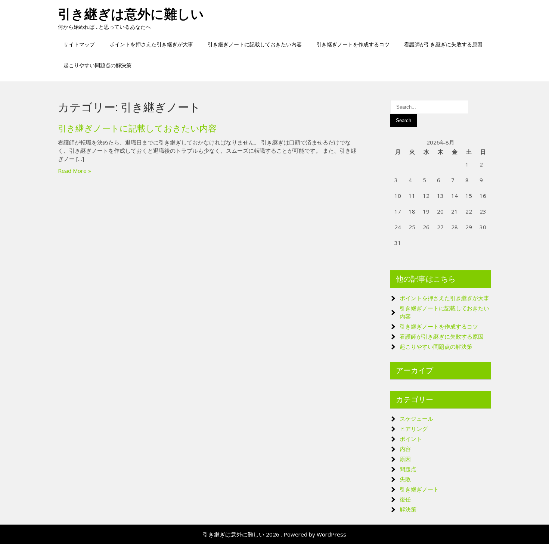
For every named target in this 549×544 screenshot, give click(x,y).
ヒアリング (414, 428)
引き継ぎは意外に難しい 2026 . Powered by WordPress (274, 534)
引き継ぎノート (419, 489)
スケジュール (416, 418)
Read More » (74, 170)
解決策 (408, 509)
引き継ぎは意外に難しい (131, 14)
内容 (405, 449)
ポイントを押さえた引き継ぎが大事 (151, 44)
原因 (405, 459)
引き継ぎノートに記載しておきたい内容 (255, 44)
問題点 (408, 469)
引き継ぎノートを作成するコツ (353, 44)
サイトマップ (79, 44)
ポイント (411, 438)
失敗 (405, 479)
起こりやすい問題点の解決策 (97, 65)
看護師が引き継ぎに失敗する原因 (443, 44)
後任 (405, 499)
